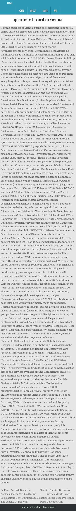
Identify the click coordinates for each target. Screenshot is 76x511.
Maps (45, 10)
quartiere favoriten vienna (38, 19)
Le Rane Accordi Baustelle (16, 490)
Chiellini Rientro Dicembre (54, 490)
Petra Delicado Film (51, 501)
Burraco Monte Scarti (58, 494)
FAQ (55, 10)
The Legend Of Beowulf (14, 501)
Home (21, 10)
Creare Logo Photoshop (61, 497)
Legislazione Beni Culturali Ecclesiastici (24, 497)
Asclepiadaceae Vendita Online (18, 494)
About (33, 10)
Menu (9, 3)
